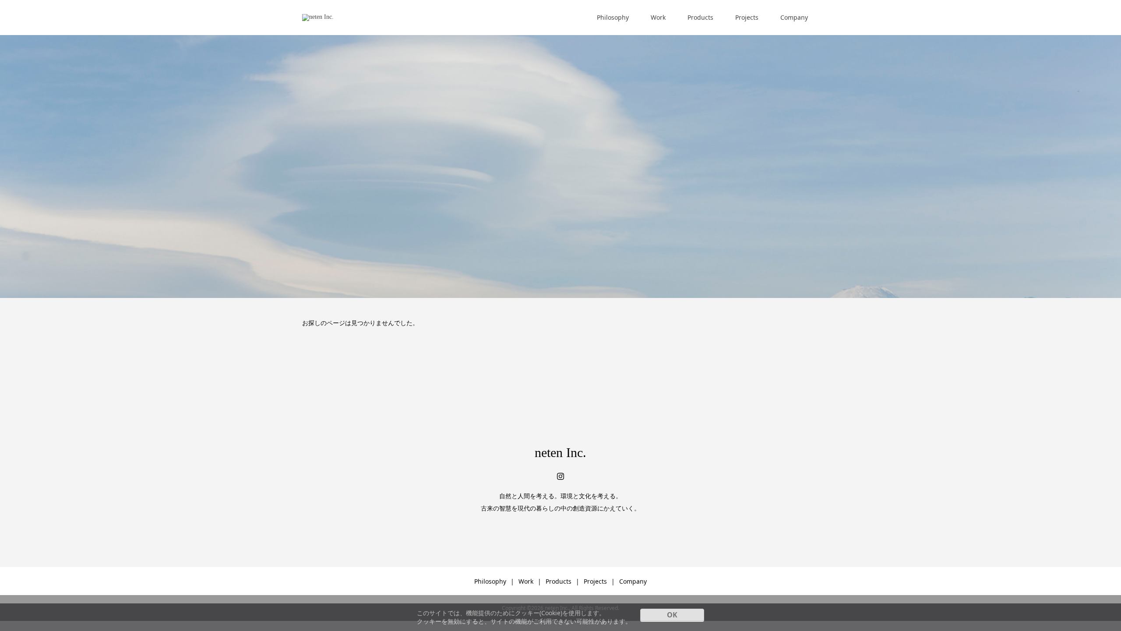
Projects (746, 17)
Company (794, 17)
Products (700, 17)
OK (672, 615)
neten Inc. (560, 452)
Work (658, 17)
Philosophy (613, 17)
